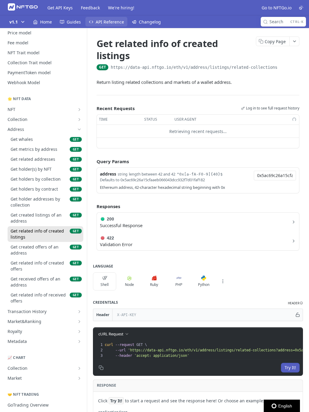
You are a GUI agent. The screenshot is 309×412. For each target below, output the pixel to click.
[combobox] (275, 175)
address (108, 174)
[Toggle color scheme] (301, 7)
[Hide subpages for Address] (79, 129)
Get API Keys (60, 8)
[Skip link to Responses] (92, 206)
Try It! (290, 367)
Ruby (154, 284)
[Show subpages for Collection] (79, 119)
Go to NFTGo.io (276, 8)
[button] (295, 303)
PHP (178, 284)
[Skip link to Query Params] (92, 161)
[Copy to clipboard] (283, 67)
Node (129, 284)
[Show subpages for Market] (79, 378)
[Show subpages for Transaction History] (79, 311)
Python (203, 284)
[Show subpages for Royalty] (79, 331)
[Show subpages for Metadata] (79, 341)
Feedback (90, 8)
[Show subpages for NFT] (79, 109)
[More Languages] (223, 281)
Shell (104, 284)
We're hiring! (121, 8)
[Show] (298, 315)
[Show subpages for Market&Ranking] (79, 321)
